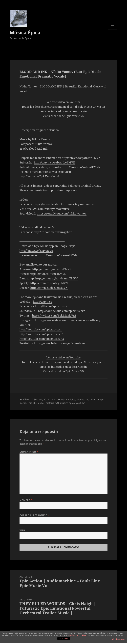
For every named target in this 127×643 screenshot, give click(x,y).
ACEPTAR (63, 639)
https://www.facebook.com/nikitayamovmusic (64, 204)
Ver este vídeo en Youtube (63, 102)
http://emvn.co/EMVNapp (36, 250)
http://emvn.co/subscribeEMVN (54, 162)
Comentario (29, 451)
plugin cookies (118, 639)
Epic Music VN (35, 402)
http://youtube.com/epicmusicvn (41, 329)
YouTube (90, 399)
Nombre (26, 500)
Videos (80, 399)
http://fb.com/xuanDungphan (53, 232)
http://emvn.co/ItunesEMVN (47, 274)
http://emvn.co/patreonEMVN (81, 158)
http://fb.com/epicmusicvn (52, 306)
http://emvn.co (42, 301)
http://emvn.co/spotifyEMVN (49, 283)
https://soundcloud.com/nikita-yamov (61, 213)
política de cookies (77, 635)
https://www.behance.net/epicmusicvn (59, 343)
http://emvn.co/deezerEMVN (49, 288)
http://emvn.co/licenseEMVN (58, 255)
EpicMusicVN (51, 402)
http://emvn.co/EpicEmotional (39, 176)
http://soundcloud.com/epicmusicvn (61, 311)
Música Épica (25, 32)
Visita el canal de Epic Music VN (63, 116)
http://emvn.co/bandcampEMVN (56, 278)
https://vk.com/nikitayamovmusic (47, 209)
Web (22, 530)
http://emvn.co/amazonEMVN (52, 269)
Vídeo (25, 399)
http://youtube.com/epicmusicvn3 (42, 339)
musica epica (67, 402)
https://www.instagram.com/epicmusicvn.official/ (67, 320)
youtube (80, 402)
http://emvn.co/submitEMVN (81, 167)
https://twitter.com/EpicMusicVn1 (54, 315)
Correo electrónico (34, 515)
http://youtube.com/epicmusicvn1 (42, 334)
